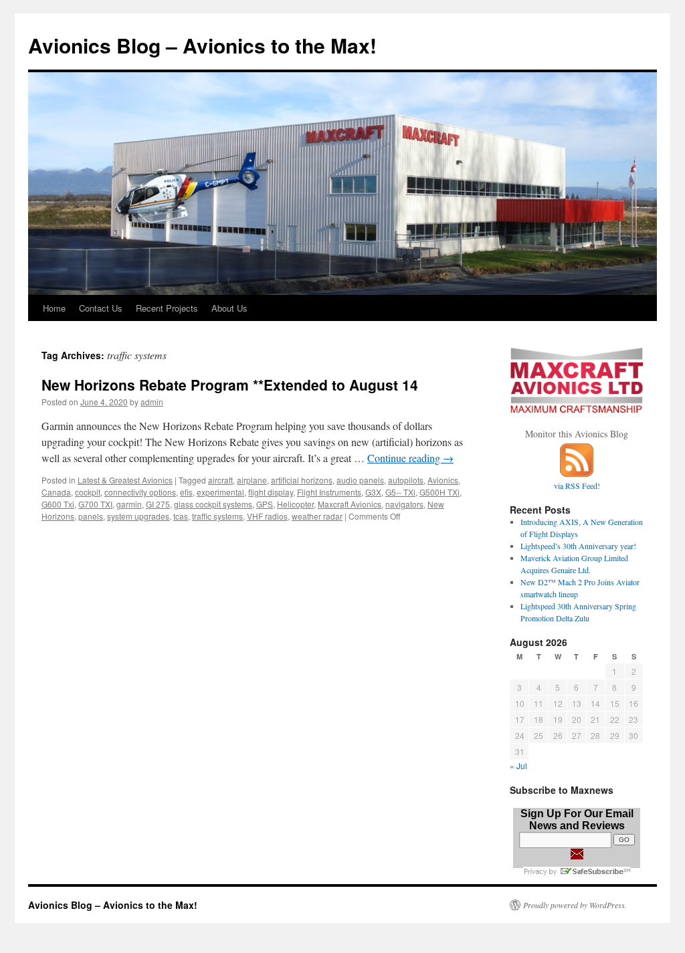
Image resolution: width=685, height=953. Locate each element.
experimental (220, 492)
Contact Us (100, 308)
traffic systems (217, 516)
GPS (264, 504)
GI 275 (158, 504)
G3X (373, 492)
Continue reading (410, 458)
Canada (56, 492)
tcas (180, 516)
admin (151, 401)
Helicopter (295, 504)
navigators (404, 504)
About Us (229, 308)
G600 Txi (57, 504)
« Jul (518, 765)
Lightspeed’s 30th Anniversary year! (578, 545)
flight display (270, 492)
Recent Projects (167, 308)
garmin (129, 504)
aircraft (220, 480)
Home (54, 308)
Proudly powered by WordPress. (575, 904)
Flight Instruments (329, 492)
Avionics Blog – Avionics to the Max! (202, 45)
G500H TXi (439, 492)
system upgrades (138, 516)
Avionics (442, 480)
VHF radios (267, 516)
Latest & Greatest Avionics (125, 480)
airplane (252, 480)
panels (90, 516)
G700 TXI (95, 504)
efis (186, 492)
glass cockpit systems (213, 504)
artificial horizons (301, 480)
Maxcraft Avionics (349, 504)
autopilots (405, 480)
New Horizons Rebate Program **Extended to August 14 (229, 385)
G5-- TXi (400, 492)
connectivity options (140, 492)
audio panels (360, 480)
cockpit (87, 492)
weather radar (317, 516)
